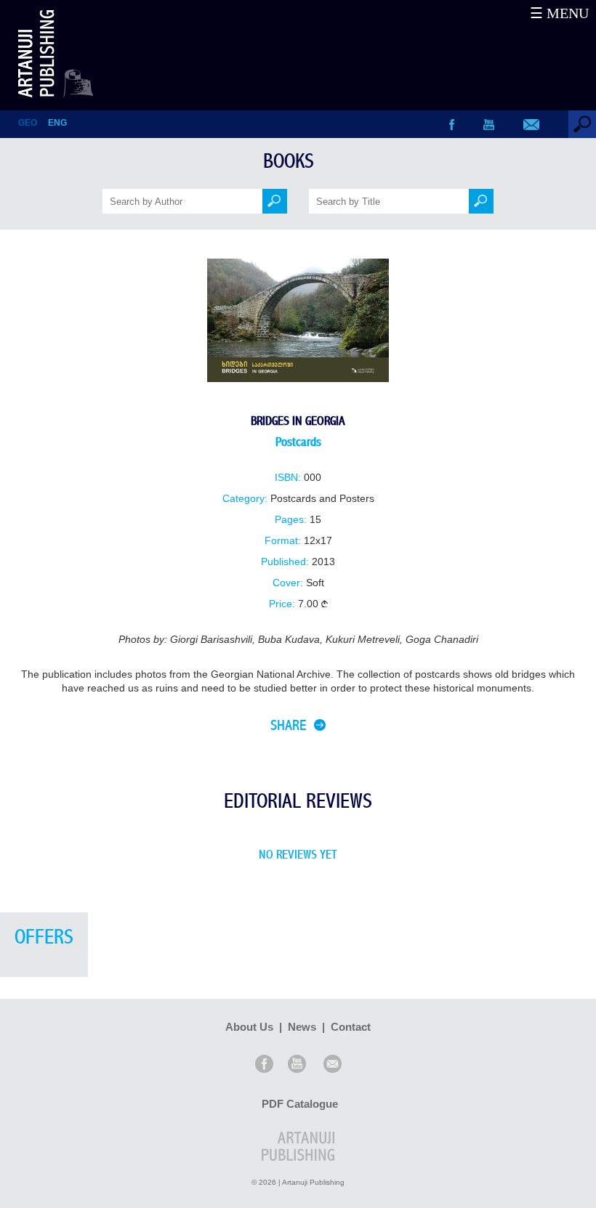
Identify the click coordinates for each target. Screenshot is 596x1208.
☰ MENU (559, 13)
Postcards (298, 442)
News (302, 1027)
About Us (249, 1027)
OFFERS (44, 937)
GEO (27, 123)
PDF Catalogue (300, 1104)
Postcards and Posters (322, 498)
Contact (351, 1027)
